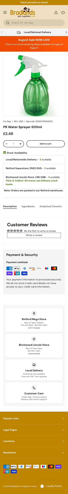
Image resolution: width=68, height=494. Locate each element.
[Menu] (5, 12)
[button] (62, 12)
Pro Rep (7, 121)
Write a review (34, 235)
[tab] (10, 206)
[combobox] (34, 22)
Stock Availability (17, 152)
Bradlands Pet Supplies (19, 486)
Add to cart (45, 143)
